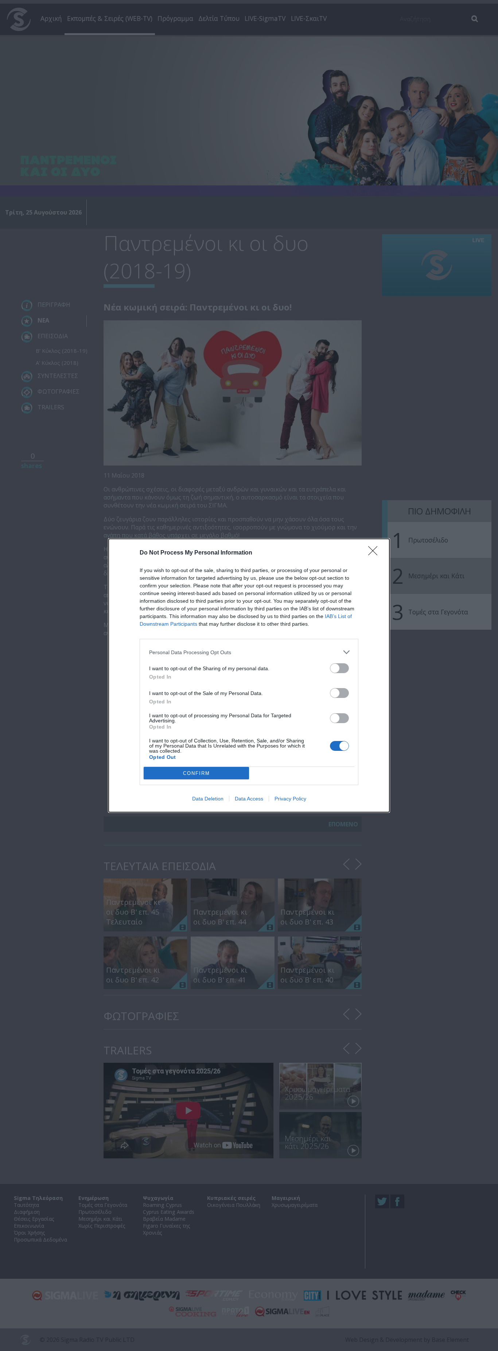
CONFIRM (196, 773)
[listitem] (249, 652)
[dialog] (249, 675)
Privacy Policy (290, 799)
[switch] (339, 668)
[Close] (375, 553)
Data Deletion (207, 799)
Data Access (249, 799)
